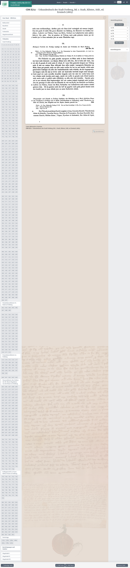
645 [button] (3, 408)
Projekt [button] (65, 2)
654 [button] (16, 411)
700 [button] (3, 439)
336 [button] (6, 215)
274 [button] (16, 178)
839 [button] (16, 521)
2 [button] (4, 45)
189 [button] (16, 131)
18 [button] (5, 51)
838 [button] (13, 521)
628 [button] (13, 397)
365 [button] (3, 231)
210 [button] (3, 146)
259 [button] (16, 170)
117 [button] (10, 93)
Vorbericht (5, 31)
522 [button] (10, 325)
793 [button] (16, 493)
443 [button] (13, 273)
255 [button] (3, 170)
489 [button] (16, 297)
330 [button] (3, 212)
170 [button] (3, 123)
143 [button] (13, 107)
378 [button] (13, 237)
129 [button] (16, 99)
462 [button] (10, 284)
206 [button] (6, 143)
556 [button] (6, 344)
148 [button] (13, 110)
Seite (61, 565)
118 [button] (13, 93)
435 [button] (3, 270)
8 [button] (16, 45)
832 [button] (10, 518)
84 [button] (13, 76)
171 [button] (6, 123)
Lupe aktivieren (98, 131)
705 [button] (3, 442)
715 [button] (3, 447)
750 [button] (3, 466)
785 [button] (6, 490)
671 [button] (6, 422)
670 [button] (3, 422)
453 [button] (13, 278)
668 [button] (13, 419)
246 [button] (6, 165)
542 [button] (10, 336)
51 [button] (18, 62)
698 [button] (13, 435)
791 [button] (10, 493)
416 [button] (6, 260)
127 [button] (10, 99)
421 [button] (6, 262)
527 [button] (10, 328)
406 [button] (6, 254)
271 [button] (6, 178)
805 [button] (3, 505)
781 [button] (10, 487)
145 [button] (3, 110)
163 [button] (13, 118)
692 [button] (10, 432)
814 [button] (16, 507)
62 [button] (10, 68)
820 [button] (3, 513)
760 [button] (6, 476)
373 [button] (13, 234)
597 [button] (16, 370)
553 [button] (13, 341)
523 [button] (13, 325)
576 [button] (13, 360)
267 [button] (10, 176)
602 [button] (10, 377)
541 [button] (6, 336)
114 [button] (16, 91)
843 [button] (13, 524)
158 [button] (13, 115)
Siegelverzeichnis (7, 34)
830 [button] (3, 518)
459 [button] (16, 281)
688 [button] (13, 430)
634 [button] (16, 400)
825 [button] (3, 516)
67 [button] (5, 70)
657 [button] (10, 413)
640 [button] (3, 405)
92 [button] (16, 78)
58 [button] (18, 65)
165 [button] (3, 120)
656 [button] (6, 413)
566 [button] (6, 349)
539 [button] (16, 333)
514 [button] (16, 320)
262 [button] (10, 173)
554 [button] (16, 341)
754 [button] (16, 466)
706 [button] (6, 442)
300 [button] (3, 196)
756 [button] (6, 469)
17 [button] (2, 51)
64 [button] (16, 68)
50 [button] (16, 62)
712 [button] (10, 445)
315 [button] (3, 204)
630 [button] (3, 400)
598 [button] (3, 373)
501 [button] (6, 314)
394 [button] (16, 245)
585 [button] (10, 365)
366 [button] (6, 231)
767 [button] (13, 479)
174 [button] (16, 123)
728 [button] (13, 453)
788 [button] (16, 490)
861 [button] (6, 534)
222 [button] (10, 151)
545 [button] (3, 339)
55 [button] (10, 65)
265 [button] (3, 176)
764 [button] (3, 479)
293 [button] (13, 189)
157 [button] (10, 115)
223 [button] (13, 151)
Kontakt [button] (72, 2)
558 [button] (13, 344)
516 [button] (6, 322)
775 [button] (6, 484)
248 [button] (13, 165)
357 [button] (10, 226)
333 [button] (13, 212)
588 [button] (3, 368)
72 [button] (18, 70)
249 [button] (16, 165)
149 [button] (16, 110)
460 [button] (3, 284)
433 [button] (13, 268)
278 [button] (13, 181)
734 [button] (16, 455)
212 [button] (10, 146)
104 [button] (16, 85)
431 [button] (6, 268)
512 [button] (10, 320)
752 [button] (10, 466)
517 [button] (10, 322)
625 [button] (3, 397)
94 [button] (2, 81)
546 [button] (6, 339)
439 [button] (16, 270)
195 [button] (3, 137)
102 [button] (10, 85)
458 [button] (13, 281)
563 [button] (13, 347)
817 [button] (10, 510)
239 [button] (16, 160)
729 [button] (16, 453)
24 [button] (2, 54)
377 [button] (10, 237)
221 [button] (6, 151)
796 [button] (10, 495)
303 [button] (13, 196)
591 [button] (13, 368)
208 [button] (13, 143)
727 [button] (10, 453)
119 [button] (16, 93)
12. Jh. (112, 27)
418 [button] (13, 260)
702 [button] (10, 439)
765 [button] (6, 479)
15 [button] (16, 49)
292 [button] (10, 189)
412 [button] (10, 257)
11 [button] (5, 49)
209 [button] (16, 143)
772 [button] (13, 482)
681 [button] (6, 427)
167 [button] (10, 120)
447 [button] (10, 276)
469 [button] (16, 287)
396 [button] (6, 247)
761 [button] (10, 476)
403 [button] (13, 251)
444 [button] (16, 273)
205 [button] (3, 143)
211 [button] (6, 146)
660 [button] (3, 416)
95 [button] (5, 81)
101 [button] (6, 85)
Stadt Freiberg (6, 42)
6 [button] (12, 45)
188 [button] (13, 131)
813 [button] (13, 507)
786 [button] (10, 490)
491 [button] (6, 300)
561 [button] (6, 347)
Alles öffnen (119, 24)
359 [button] (16, 226)
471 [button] (6, 289)
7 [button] (14, 45)
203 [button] (13, 141)
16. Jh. (112, 39)
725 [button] (3, 453)
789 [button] (3, 493)
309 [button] (16, 199)
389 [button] (16, 242)
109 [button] (16, 88)
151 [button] (6, 112)
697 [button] (10, 435)
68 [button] (8, 70)
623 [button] (13, 395)
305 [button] (3, 199)
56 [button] (13, 65)
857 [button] (10, 532)
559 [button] (16, 344)
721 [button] (6, 450)
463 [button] (13, 284)
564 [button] (16, 347)
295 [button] (3, 192)
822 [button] (10, 513)
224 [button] (16, 151)
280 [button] (3, 184)
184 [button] (16, 128)
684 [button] (16, 427)
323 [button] (13, 207)
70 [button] (13, 70)
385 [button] (3, 242)
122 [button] (10, 96)
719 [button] (16, 447)
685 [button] (3, 430)
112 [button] (10, 91)
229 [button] (16, 154)
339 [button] (16, 215)
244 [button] (16, 162)
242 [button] (10, 162)
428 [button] (13, 265)
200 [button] (3, 141)
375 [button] (3, 237)
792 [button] (13, 493)
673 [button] (13, 422)
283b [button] (11, 540)
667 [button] (10, 419)
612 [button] (10, 389)
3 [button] (6, 45)
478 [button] (13, 292)
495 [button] (13, 308)
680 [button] (3, 427)
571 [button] (6, 352)
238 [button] (13, 160)
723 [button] (13, 450)
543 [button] (13, 336)
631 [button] (6, 400)
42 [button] (13, 60)
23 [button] (18, 51)
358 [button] (13, 226)
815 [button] (3, 510)
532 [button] (10, 331)
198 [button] (13, 137)
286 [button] (6, 187)
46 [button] (5, 62)
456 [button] (6, 281)
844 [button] (16, 524)
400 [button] (3, 251)
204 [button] (16, 141)
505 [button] (3, 317)
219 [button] (16, 149)
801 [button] (6, 502)
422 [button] (10, 262)
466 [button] (6, 287)
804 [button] (16, 502)
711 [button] (6, 445)
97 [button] (10, 81)
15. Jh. (112, 36)
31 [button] (2, 57)
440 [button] (3, 273)
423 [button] (13, 262)
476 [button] (6, 292)
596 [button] (13, 370)
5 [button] (10, 45)
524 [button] (16, 325)
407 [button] (10, 254)
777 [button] (13, 484)
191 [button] (6, 134)
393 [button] (13, 245)
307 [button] (10, 199)
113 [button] (13, 91)
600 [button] (3, 377)
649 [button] (16, 408)
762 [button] (13, 476)
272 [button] (10, 178)
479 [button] (16, 292)
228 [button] (13, 154)
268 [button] (13, 176)
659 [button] (16, 413)
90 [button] (10, 78)
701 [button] (6, 439)
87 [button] (2, 78)
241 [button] (6, 162)
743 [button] (13, 461)
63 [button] (13, 68)
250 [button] (3, 168)
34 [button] (10, 57)
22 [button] (16, 51)
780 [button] (6, 487)
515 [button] (3, 322)
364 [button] (16, 228)
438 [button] (13, 270)
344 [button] (16, 218)
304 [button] (16, 196)
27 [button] (10, 54)
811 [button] (6, 507)
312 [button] (10, 201)
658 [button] (13, 413)
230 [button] (3, 157)
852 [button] (10, 529)
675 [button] (3, 424)
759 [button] (3, 476)
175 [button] (3, 126)
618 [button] (13, 392)
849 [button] (16, 526)
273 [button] (13, 178)
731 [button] (6, 455)
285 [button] (3, 187)
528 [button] (13, 328)
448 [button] (13, 276)
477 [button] (10, 292)
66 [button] (2, 70)
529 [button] (16, 328)
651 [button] (6, 411)
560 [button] (3, 347)
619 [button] (16, 392)
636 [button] (6, 403)
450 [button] (3, 278)
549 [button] (16, 339)
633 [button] (13, 400)
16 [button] (18, 49)
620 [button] (3, 395)
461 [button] (6, 284)
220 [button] (3, 151)
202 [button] (10, 141)
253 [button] (13, 168)
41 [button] (10, 60)
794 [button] (3, 495)
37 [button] (18, 57)
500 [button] (3, 314)
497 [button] (3, 310)
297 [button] (10, 192)
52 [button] (2, 65)
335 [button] (3, 215)
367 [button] (10, 231)
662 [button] (10, 416)
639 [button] (16, 403)
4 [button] (8, 45)
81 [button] (5, 76)
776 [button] (10, 484)
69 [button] (10, 70)
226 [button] (6, 154)
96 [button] (8, 81)
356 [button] (6, 226)
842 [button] (10, 524)
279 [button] (16, 181)
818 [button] (13, 510)
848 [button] (13, 526)
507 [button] (10, 317)
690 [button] (3, 432)
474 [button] (16, 289)
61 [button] (8, 68)
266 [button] (6, 176)
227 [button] (10, 154)
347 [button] (10, 220)
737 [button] (10, 458)
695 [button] (3, 435)
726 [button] (6, 453)
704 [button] (16, 439)
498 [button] (6, 310)
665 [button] (3, 419)
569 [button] (16, 349)
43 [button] (16, 60)
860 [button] (3, 534)
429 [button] (16, 265)
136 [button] (6, 104)
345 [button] (3, 220)
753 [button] (13, 466)
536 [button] (6, 333)
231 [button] (6, 157)
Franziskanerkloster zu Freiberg (9, 356)
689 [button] (16, 430)
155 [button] (3, 115)
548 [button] (13, 339)
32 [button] (5, 57)
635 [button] (3, 403)
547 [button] (10, 339)
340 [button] (3, 218)
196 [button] (6, 137)
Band (71, 565)
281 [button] (6, 184)
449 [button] (16, 276)
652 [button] (10, 411)
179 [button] (16, 126)
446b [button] (15, 540)
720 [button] (3, 450)
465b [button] (3, 543)
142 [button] (10, 107)
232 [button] (10, 157)
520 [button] (3, 325)
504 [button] (16, 314)
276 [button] (6, 181)
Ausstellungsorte (116, 49)
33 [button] (8, 57)
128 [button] (13, 99)
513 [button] (13, 320)
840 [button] (3, 524)
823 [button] (13, 513)
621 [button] (6, 395)
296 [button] (6, 192)
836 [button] (6, 521)
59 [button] (2, 68)
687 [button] (10, 430)
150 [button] (3, 112)
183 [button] (13, 128)
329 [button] (16, 210)
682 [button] (10, 427)
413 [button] (13, 257)
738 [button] (13, 458)
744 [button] (16, 461)
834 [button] (16, 518)
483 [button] (13, 295)
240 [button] (3, 162)
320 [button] (3, 207)
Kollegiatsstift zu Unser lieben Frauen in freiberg (9, 472)
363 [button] (13, 228)
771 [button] (10, 482)
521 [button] (6, 325)
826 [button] (6, 516)
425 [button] (3, 265)
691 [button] (6, 432)
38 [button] (2, 60)
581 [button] (13, 362)
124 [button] (16, 96)
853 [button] (13, 529)
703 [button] (13, 439)
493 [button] (6, 308)
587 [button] (16, 365)
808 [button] (13, 505)
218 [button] (13, 149)
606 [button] (6, 387)
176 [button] (6, 126)
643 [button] (13, 405)
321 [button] (6, 207)
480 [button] (3, 295)
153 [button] (13, 112)
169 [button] (16, 120)
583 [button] (3, 365)
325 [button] (3, 210)
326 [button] (6, 210)
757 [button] (10, 469)
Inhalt (4, 28)
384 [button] (16, 239)
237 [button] (10, 160)
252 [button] (10, 168)
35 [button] (13, 57)
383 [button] (13, 239)
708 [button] (13, 442)
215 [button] (3, 149)
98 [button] (13, 81)
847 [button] (10, 526)
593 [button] (3, 370)
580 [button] (10, 362)
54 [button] (8, 65)
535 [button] (3, 333)
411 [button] (6, 257)
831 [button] (6, 518)
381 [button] (6, 239)
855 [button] (3, 532)
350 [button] (3, 223)
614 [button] (16, 389)
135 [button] (3, 104)
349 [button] (16, 220)
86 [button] (18, 76)
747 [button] (10, 463)
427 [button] (10, 265)
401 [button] (6, 251)
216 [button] (6, 149)
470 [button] (3, 289)
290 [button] (3, 189)
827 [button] (10, 516)
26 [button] (8, 54)
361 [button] (6, 228)
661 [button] (6, 416)
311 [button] (6, 201)
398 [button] (13, 247)
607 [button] (10, 387)
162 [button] (10, 118)
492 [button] (3, 308)
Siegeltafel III (6, 559)
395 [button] (3, 247)
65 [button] (18, 68)
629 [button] (16, 397)
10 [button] (2, 49)
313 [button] (13, 201)
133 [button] (13, 101)
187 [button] (10, 131)
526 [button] (6, 328)
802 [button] (10, 502)
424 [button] (16, 262)
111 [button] (6, 91)
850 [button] (3, 529)
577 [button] (16, 360)
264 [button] (16, 173)
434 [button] (16, 268)
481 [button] (6, 295)
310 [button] (3, 201)
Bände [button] (59, 2)
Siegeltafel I (6, 553)
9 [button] (18, 45)
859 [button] (16, 532)
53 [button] (5, 65)
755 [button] (3, 469)
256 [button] (6, 170)
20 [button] (10, 51)
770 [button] (6, 482)
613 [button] (13, 389)
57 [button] (16, 65)
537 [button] (10, 333)
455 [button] (3, 281)
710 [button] (3, 445)
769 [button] (3, 482)
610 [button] (3, 389)
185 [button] (3, 131)
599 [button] (6, 373)
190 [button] (3, 134)
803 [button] (13, 502)
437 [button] (10, 270)
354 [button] (16, 223)
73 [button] (2, 73)
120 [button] (3, 96)
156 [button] (6, 115)
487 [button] (10, 297)
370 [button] (3, 234)
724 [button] (16, 450)
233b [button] (7, 540)
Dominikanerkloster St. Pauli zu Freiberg (9, 303)
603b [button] (11, 543)
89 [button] (8, 78)
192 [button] (10, 134)
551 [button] (6, 341)
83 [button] (10, 76)
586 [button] (13, 365)
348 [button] (13, 220)
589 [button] (6, 368)
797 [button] (13, 495)
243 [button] (13, 162)
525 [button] (3, 328)
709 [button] (16, 442)
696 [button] (6, 435)
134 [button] (16, 101)
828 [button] (13, 516)
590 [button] (10, 368)
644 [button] (16, 405)
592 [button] (16, 368)
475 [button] (3, 292)
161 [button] (6, 118)
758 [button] (13, 469)
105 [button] (3, 88)
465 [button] (3, 287)
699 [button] (16, 435)
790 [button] (6, 493)
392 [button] (10, 245)
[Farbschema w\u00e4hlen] (127, 2)
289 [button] (16, 187)
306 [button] (6, 199)
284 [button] (16, 184)
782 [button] (13, 487)
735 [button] (3, 458)
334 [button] (16, 212)
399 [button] (16, 247)
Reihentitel (5, 23)
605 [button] (3, 387)
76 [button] (10, 73)
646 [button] (6, 408)
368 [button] (13, 231)
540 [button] (3, 336)
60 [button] (5, 68)
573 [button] (3, 360)
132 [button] (10, 101)
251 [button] (6, 168)
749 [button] (16, 463)
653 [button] (13, 411)
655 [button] (3, 413)
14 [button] (13, 49)
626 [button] (6, 397)
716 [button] (6, 447)
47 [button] (8, 62)
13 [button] (10, 49)
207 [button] (10, 143)
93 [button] (18, 78)
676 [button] (6, 424)
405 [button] (3, 254)
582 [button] (16, 362)
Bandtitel (5, 25)
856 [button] (6, 532)
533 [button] (13, 331)
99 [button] (16, 81)
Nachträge (5, 537)
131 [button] (6, 101)
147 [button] (10, 110)
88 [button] (5, 78)
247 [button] (10, 165)
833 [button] (13, 518)
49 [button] (13, 62)
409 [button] (16, 254)
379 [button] (16, 237)
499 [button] (10, 310)
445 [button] (3, 276)
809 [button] (16, 505)
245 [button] (3, 165)
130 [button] (3, 101)
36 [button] (16, 57)
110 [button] (3, 91)
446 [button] (6, 276)
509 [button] (16, 317)
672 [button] (10, 422)
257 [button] (10, 170)
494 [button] (10, 308)
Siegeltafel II (6, 556)
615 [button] (3, 392)
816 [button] (6, 510)
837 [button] (10, 521)
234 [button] (16, 157)
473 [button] (13, 289)
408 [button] (13, 254)
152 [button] (10, 112)
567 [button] (10, 349)
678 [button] (13, 424)
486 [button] (6, 297)
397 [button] (10, 247)
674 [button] (16, 422)
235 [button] (3, 160)
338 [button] (13, 215)
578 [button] (3, 362)
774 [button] (3, 484)
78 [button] (16, 73)
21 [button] (13, 51)
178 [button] (13, 126)
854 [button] (16, 529)
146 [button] (6, 110)
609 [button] (16, 387)
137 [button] (10, 104)
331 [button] (6, 212)
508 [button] (13, 317)
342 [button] (10, 218)
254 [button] (16, 168)
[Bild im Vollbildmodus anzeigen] (105, 17)
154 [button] (16, 112)
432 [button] (10, 268)
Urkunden (5, 39)
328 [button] (13, 210)
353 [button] (13, 223)
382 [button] (10, 239)
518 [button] (13, 322)
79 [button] (18, 73)
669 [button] (16, 419)
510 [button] (3, 320)
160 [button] (3, 118)
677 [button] (10, 424)
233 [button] (13, 157)
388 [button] (13, 242)
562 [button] (10, 347)
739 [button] (16, 458)
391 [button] (6, 245)
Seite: (115, 2)
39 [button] (5, 60)
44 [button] (18, 60)
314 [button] (16, 201)
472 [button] (10, 289)
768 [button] (16, 479)
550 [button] (3, 341)
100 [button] (3, 85)
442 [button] (10, 273)
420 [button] (3, 262)
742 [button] (10, 461)
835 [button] (3, 521)
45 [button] (2, 62)
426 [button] (6, 265)
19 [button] (8, 51)
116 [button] (6, 93)
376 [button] (6, 237)
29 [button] (16, 54)
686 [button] (6, 430)
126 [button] (6, 99)
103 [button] (13, 85)
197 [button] (10, 137)
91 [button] (13, 78)
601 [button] (6, 377)
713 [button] (13, 445)
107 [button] (10, 88)
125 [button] (3, 99)
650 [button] (3, 411)
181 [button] (6, 128)
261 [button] (6, 173)
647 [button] (10, 408)
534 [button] (16, 331)
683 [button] (13, 427)
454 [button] (16, 278)
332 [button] (10, 212)
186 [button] (6, 131)
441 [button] (6, 273)
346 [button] (6, 220)
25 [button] (5, 54)
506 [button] (6, 317)
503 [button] (13, 314)
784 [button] (3, 490)
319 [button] (16, 204)
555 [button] (3, 344)
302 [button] (10, 196)
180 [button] (3, 128)
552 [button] (10, 341)
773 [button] (16, 482)
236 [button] (6, 160)
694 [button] (16, 432)
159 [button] (16, 115)
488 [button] (13, 297)
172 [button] (10, 123)
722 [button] (10, 450)
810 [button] (3, 507)
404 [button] (16, 251)
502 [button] (10, 314)
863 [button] (13, 534)
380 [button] (3, 239)
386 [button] (6, 242)
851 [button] (6, 529)
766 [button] (10, 479)
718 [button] (13, 447)
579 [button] (6, 362)
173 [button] (13, 123)
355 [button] (3, 226)
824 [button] (16, 513)
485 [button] (3, 297)
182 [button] (10, 128)
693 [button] (13, 432)
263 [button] (13, 173)
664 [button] (16, 416)
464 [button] (16, 284)
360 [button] (3, 228)
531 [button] (6, 331)
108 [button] (13, 88)
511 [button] (6, 320)
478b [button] (7, 543)
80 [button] (2, 76)
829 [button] (16, 516)
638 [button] (13, 403)
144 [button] (16, 107)
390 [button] (3, 245)
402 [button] (10, 251)
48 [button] (10, 62)
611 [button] (6, 389)
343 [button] (13, 218)
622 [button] (10, 395)
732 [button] (10, 455)
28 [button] (13, 54)
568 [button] (13, 349)
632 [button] (10, 400)
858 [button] (13, 532)
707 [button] (10, 442)
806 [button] (6, 505)
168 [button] (13, 120)
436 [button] (6, 270)
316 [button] (6, 204)
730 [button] (3, 455)
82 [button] (8, 76)
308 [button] (13, 199)
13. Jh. (112, 30)
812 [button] (10, 507)
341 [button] (6, 218)
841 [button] (6, 524)
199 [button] (16, 137)
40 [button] (8, 60)
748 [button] (13, 463)
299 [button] (16, 192)
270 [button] (3, 178)
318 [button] (13, 204)
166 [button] (6, 120)
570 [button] (3, 352)
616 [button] (6, 392)
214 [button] (16, 146)
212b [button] (3, 540)
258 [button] (13, 170)
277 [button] (10, 181)
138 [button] (13, 104)
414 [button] (16, 257)
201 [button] (6, 141)
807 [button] (10, 505)
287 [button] (10, 187)
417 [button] (10, 260)
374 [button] (16, 234)
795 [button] (6, 495)
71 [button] (16, 70)
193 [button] (13, 134)
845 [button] (3, 526)
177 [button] (10, 126)
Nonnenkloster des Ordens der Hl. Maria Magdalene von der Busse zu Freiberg (10, 381)
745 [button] (3, 463)
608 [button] (13, 387)
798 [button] (16, 495)
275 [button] (3, 181)
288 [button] (13, 187)
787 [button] (13, 490)
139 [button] (16, 104)
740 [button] (3, 461)
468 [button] (13, 287)
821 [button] (6, 513)
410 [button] (3, 257)
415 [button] (3, 260)
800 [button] (3, 502)
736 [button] (6, 458)
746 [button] (6, 463)
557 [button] (10, 344)
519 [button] (16, 322)
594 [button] (6, 370)
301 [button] (6, 196)
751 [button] (6, 466)
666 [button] (6, 419)
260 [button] (3, 173)
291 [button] (6, 189)
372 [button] (10, 234)
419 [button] (16, 260)
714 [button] (16, 445)
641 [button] (6, 405)
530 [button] (3, 331)
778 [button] (16, 484)
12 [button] (8, 49)
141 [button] (6, 107)
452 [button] (10, 278)
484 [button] (16, 295)
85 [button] (16, 76)
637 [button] (10, 403)
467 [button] (10, 287)
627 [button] (10, 397)
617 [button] (10, 392)
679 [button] (16, 424)
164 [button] (16, 118)
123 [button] (13, 96)
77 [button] (13, 73)
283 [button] (13, 184)
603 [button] (13, 377)
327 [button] (10, 210)
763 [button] (16, 476)
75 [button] (8, 73)
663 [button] (13, 416)
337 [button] (10, 215)
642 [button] (10, 405)
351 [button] (6, 223)
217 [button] (10, 149)
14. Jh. (112, 33)
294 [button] (16, 189)
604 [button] (16, 377)
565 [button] (3, 349)
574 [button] (6, 360)
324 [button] (16, 207)
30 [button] (18, 54)
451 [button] (6, 278)
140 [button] (3, 107)
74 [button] (5, 73)
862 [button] (10, 534)
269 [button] (16, 176)
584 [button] (6, 365)
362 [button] (10, 228)
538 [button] (13, 333)
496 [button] (16, 308)
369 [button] (16, 231)
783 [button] (16, 487)
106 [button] (6, 88)
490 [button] (3, 300)
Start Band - (9, 18)
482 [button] (10, 295)
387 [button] (10, 242)
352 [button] (10, 223)
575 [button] (10, 360)
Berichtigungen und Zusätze (8, 548)
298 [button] (13, 192)
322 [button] (10, 207)
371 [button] (6, 234)
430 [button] (3, 268)
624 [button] (16, 395)
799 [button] (3, 498)
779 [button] (3, 487)
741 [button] (6, 461)
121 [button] (6, 96)
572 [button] (10, 352)
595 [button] (10, 370)
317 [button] (10, 204)
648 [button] (13, 408)
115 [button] (3, 93)
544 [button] (16, 336)
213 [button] (13, 146)
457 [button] (10, 281)
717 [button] (10, 447)
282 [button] (10, 184)
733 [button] (13, 455)
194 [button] (16, 134)
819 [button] (16, 510)
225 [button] (3, 154)
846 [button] (6, 526)
